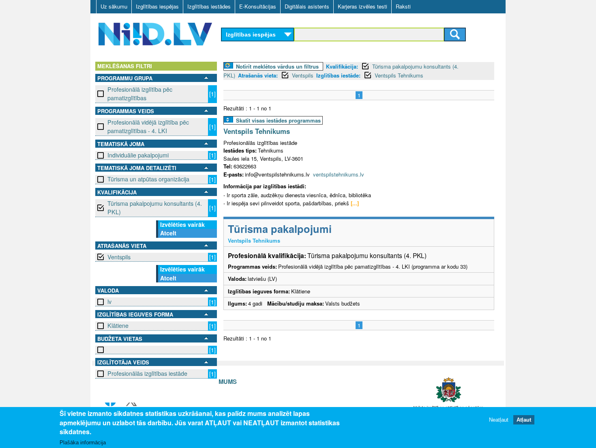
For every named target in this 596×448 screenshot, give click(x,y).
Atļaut (524, 419)
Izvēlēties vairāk (182, 224)
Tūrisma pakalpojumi (280, 228)
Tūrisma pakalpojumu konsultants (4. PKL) (154, 207)
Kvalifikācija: (342, 66)
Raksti (403, 6)
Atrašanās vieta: (258, 75)
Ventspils (119, 257)
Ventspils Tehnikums (399, 75)
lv (109, 301)
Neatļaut (498, 419)
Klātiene (118, 325)
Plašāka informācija (83, 442)
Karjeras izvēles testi (362, 6)
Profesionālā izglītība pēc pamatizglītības (139, 93)
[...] (355, 203)
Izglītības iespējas (157, 6)
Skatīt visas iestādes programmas (278, 120)
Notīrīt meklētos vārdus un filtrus (277, 66)
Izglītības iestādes (209, 6)
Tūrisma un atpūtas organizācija (148, 179)
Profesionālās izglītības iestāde (147, 373)
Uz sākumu (114, 6)
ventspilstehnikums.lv (338, 174)
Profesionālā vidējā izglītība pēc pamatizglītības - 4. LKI (148, 126)
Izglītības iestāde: (338, 75)
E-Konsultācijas (257, 6)
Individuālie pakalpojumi (138, 155)
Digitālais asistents (307, 6)
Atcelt (168, 233)
